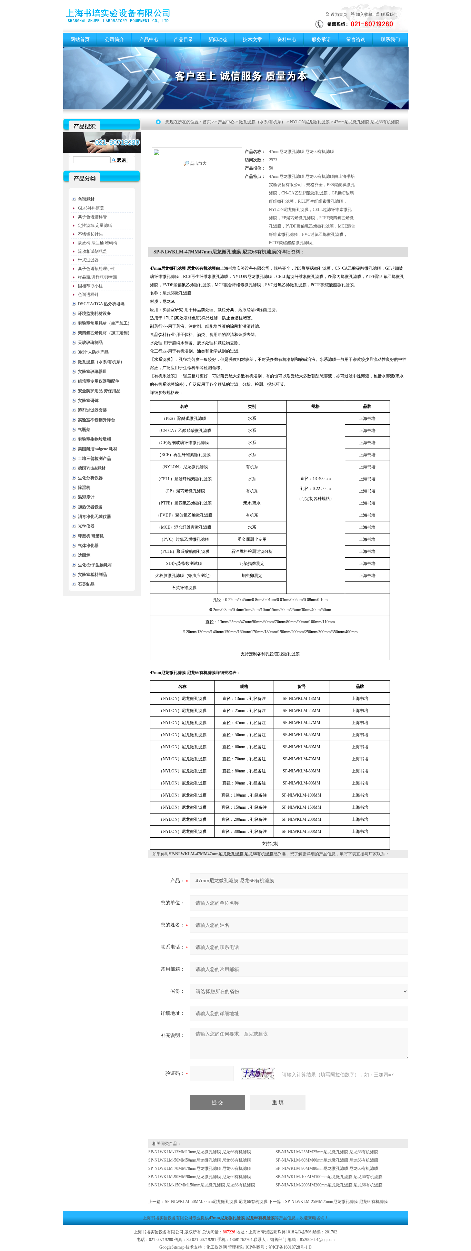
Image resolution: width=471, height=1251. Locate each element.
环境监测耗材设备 (94, 313)
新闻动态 (218, 39)
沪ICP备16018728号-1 (288, 1247)
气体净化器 (88, 545)
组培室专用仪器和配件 (98, 381)
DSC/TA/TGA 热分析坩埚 (101, 303)
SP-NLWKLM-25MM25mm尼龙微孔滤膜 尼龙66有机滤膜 (326, 1151)
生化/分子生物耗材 (95, 564)
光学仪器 (86, 526)
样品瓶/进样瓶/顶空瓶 (97, 277)
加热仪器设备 (90, 506)
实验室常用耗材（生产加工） (105, 323)
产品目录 (183, 39)
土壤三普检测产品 (94, 458)
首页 (207, 121)
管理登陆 (236, 1247)
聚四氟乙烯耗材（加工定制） (105, 332)
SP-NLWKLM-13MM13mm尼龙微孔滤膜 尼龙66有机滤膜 (199, 1151)
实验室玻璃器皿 (92, 371)
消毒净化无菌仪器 (94, 516)
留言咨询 (355, 39)
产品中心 (149, 39)
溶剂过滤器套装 (92, 410)
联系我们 (389, 14)
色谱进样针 (88, 294)
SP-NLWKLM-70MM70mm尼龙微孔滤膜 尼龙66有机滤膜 (199, 1168)
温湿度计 (86, 497)
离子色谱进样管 (92, 216)
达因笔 (84, 555)
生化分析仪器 (90, 477)
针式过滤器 (88, 260)
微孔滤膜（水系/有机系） (101, 361)
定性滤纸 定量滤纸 (95, 225)
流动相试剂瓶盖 (92, 251)
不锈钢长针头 (90, 234)
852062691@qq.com (317, 1239)
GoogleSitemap (171, 1247)
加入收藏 (364, 14)
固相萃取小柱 (90, 285)
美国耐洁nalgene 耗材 (97, 448)
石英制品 (86, 584)
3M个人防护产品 (93, 352)
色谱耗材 (86, 199)
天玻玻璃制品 (90, 342)
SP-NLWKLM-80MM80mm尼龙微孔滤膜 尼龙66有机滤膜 (326, 1168)
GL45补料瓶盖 (91, 208)
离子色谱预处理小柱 (96, 268)
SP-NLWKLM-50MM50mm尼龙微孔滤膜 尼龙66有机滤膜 (199, 1160)
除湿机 (84, 487)
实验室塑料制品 (92, 574)
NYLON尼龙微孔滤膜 (310, 121)
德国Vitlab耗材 (92, 468)
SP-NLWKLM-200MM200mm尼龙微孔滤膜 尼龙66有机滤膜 (328, 1185)
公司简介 (114, 39)
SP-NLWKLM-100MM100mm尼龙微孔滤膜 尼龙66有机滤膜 (328, 1176)
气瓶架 (84, 429)
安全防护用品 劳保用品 (99, 390)
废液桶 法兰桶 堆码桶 (97, 242)
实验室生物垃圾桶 (94, 439)
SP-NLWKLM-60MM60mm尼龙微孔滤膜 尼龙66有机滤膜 (326, 1160)
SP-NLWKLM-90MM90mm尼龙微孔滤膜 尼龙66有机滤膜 (199, 1176)
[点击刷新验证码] (258, 1073)
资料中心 (287, 39)
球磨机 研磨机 (91, 535)
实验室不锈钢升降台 (96, 419)
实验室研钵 (88, 400)
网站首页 (80, 39)
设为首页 (339, 14)
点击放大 (198, 163)
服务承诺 (321, 39)
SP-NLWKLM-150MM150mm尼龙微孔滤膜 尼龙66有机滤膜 (201, 1185)
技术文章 (252, 39)
